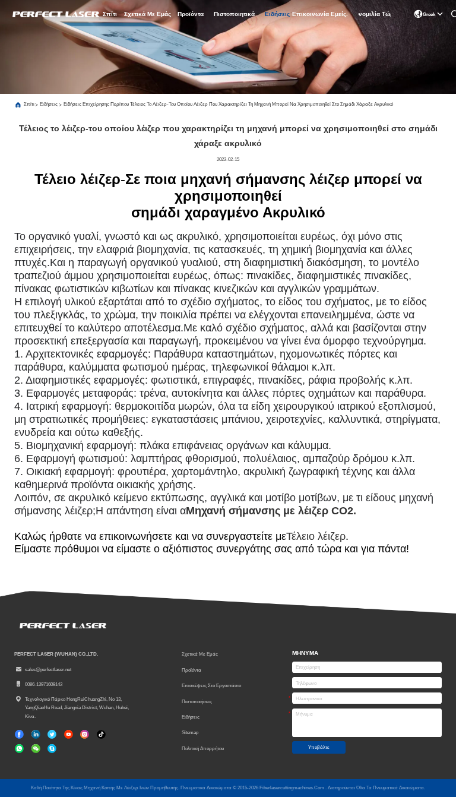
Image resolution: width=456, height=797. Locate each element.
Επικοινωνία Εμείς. (320, 14)
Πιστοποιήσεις (197, 701)
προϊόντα (191, 14)
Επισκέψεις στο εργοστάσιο (211, 685)
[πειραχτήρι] (52, 734)
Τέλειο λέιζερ (316, 536)
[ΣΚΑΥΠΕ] (52, 749)
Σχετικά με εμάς (147, 14)
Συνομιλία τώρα (374, 14)
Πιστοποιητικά (234, 14)
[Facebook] (19, 734)
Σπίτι (110, 14)
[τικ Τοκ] (69, 734)
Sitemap (190, 732)
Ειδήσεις (277, 14)
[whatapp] (19, 749)
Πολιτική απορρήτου (203, 748)
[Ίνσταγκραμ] (85, 734)
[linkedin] (36, 734)
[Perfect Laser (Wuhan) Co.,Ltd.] (55, 14)
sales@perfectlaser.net (48, 669)
